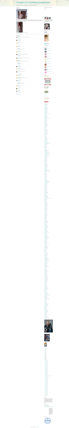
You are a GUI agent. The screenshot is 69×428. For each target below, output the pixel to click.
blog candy (45, 126)
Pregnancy (45, 242)
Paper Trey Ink (46, 235)
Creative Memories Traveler (47, 153)
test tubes (45, 295)
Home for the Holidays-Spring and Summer (48, 198)
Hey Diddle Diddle (46, 195)
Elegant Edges (46, 168)
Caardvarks (45, 132)
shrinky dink (45, 264)
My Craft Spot (46, 222)
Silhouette (45, 265)
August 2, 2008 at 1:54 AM (19, 69)
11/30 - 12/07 (46, 362)
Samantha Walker (46, 254)
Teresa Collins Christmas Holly (47, 294)
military (45, 218)
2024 (45, 349)
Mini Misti (45, 219)
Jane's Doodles (46, 205)
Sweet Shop (45, 288)
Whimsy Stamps (46, 311)
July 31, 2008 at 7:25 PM (19, 52)
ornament (45, 230)
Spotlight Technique (46, 275)
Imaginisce (45, 201)
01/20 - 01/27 (46, 394)
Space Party (45, 272)
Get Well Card (46, 182)
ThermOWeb (45, 297)
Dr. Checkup (45, 164)
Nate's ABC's (45, 224)
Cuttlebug (45, 157)
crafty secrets (46, 150)
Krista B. (18, 57)
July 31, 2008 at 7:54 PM (19, 58)
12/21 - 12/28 (46, 360)
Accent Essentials (46, 109)
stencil (45, 282)
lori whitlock (45, 216)
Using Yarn (45, 305)
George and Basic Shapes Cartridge (47, 181)
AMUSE (45, 114)
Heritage (45, 194)
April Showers (46, 116)
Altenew (45, 111)
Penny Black (45, 239)
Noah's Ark (45, 228)
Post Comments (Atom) (20, 94)
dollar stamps (46, 163)
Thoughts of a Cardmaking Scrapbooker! (33, 2)
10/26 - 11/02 (46, 365)
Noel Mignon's (24, 20)
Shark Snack (45, 263)
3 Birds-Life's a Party (46, 105)
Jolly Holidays (46, 206)
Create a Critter (46, 151)
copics (45, 146)
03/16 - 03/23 (46, 389)
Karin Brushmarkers (46, 210)
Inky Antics (45, 204)
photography (45, 240)
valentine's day (46, 306)
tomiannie (18, 90)
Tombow (45, 300)
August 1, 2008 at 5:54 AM (19, 64)
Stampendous (46, 279)
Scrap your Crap (46, 258)
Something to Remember (46, 271)
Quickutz (45, 248)
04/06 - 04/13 (46, 387)
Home (29, 93)
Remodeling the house (46, 252)
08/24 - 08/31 (46, 370)
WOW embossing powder (46, 317)
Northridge (45, 229)
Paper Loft (45, 234)
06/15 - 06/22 (46, 381)
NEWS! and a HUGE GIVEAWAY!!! (49, 71)
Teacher (45, 293)
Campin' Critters (46, 133)
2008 (45, 359)
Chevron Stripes (46, 139)
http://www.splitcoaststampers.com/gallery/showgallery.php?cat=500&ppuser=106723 (49, 406)
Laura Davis (18, 36)
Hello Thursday (46, 193)
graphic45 (45, 188)
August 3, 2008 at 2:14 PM (19, 86)
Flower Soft (45, 177)
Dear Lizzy (45, 158)
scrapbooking (46, 259)
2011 (45, 357)
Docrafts (45, 162)
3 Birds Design (46, 104)
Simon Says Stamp (46, 266)
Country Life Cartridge (46, 147)
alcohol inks (45, 110)
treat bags (45, 302)
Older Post (41, 93)
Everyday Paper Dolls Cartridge (47, 170)
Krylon (45, 211)
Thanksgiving (46, 296)
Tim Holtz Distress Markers (47, 299)
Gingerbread (45, 183)
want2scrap (45, 308)
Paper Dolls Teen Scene (46, 231)
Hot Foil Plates (46, 199)
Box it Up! (45, 128)
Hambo (45, 189)
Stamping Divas (46, 281)
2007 (45, 396)
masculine (45, 217)
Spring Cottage (46, 276)
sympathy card (46, 289)
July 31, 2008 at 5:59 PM (19, 44)
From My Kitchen (46, 180)
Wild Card (45, 312)
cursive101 (45, 156)
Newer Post (17, 93)
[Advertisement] (47, 13)
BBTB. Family (46, 122)
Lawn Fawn (45, 212)
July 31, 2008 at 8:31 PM (19, 61)
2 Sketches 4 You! (46, 374)
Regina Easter (18, 39)
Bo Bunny (45, 127)
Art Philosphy (46, 117)
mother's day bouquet (46, 221)
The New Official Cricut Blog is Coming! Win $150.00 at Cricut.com (50, 58)
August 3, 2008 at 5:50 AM (19, 78)
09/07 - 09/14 (46, 369)
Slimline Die (45, 269)
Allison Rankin (18, 68)
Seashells (45, 260)
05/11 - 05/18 (46, 384)
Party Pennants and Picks (46, 237)
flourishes (45, 176)
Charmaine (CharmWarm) (19, 74)
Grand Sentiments (46, 187)
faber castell (45, 171)
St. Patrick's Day (46, 278)
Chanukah (45, 138)
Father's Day (45, 174)
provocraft (45, 246)
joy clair (45, 207)
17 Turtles (45, 103)
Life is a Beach (46, 213)
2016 (45, 354)
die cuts (45, 159)
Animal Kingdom (46, 115)
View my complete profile (46, 404)
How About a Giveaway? (48, 53)
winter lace (45, 314)
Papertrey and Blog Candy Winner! (47, 377)
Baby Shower (46, 120)
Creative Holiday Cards (46, 152)
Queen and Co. (46, 247)
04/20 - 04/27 (46, 386)
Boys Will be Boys (46, 129)
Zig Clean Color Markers (46, 318)
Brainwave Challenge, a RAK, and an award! (48, 375)
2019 (45, 352)
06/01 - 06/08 (46, 382)
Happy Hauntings (46, 192)
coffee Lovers (46, 144)
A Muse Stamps (46, 108)
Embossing (45, 169)
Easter (45, 165)
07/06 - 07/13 (46, 379)
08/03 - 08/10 (46, 372)
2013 (45, 356)
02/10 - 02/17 (46, 392)
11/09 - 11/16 (46, 364)
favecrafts (45, 175)
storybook (45, 283)
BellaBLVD (45, 123)
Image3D (45, 200)
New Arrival (45, 225)
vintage (45, 307)
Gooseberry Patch (46, 186)
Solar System (46, 270)
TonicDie (45, 301)
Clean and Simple (46, 141)
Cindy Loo (45, 140)
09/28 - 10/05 (46, 367)
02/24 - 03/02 (46, 391)
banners (45, 121)
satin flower (45, 255)
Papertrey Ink (46, 236)
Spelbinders (45, 273)
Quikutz (45, 249)
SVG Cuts (45, 287)
